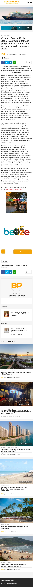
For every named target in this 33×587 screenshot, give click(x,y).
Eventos (10, 407)
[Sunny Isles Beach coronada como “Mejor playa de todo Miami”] (16, 433)
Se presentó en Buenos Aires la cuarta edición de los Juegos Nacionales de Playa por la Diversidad (16, 411)
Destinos (3, 447)
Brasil (3, 485)
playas (5, 261)
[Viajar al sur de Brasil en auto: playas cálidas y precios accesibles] (16, 548)
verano (13, 370)
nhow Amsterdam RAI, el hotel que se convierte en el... (19, 330)
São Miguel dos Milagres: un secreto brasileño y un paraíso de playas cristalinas (14, 489)
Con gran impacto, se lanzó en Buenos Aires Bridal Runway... (20, 313)
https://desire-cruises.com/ (13, 189)
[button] (28, 2)
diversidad (4, 407)
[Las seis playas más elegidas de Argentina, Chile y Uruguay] (16, 356)
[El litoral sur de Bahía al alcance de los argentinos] (16, 510)
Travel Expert (10, 447)
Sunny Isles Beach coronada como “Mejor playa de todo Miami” (15, 450)
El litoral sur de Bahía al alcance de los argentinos (14, 527)
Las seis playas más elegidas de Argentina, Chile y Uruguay (16, 373)
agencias (3, 370)
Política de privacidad (7, 580)
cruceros (5, 36)
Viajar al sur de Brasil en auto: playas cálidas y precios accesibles (14, 565)
